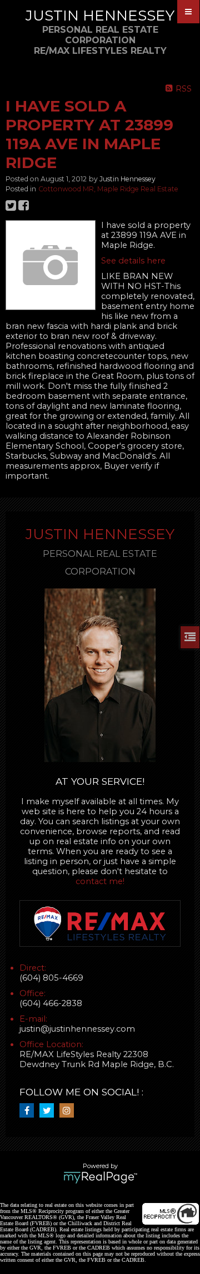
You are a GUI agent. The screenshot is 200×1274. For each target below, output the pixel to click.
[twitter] (49, 1111)
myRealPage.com (100, 1177)
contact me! (100, 881)
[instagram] (69, 1111)
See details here (133, 261)
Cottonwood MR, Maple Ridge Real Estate (108, 189)
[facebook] (29, 1111)
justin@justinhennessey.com (77, 1029)
